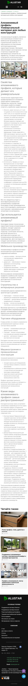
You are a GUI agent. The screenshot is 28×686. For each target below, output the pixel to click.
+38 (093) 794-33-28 (12, 659)
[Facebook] (20, 647)
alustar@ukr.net (14, 664)
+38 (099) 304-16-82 (12, 661)
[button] (6, 7)
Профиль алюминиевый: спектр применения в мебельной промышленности (12, 582)
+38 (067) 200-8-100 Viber (14, 658)
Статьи (15, 11)
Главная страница (6, 11)
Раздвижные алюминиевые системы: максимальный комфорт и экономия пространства (14, 556)
